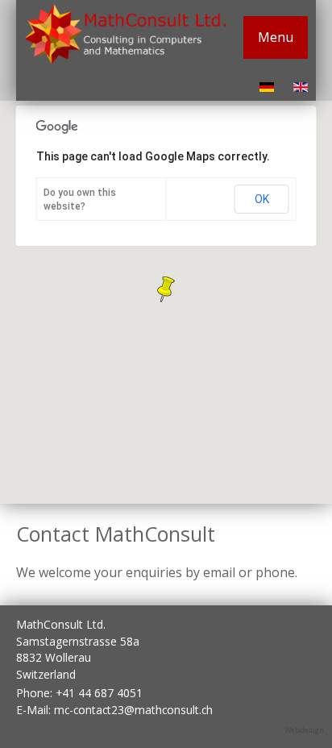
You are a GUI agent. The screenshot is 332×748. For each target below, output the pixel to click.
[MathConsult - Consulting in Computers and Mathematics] (125, 60)
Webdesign (304, 730)
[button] (166, 289)
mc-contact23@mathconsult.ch (133, 709)
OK (262, 199)
